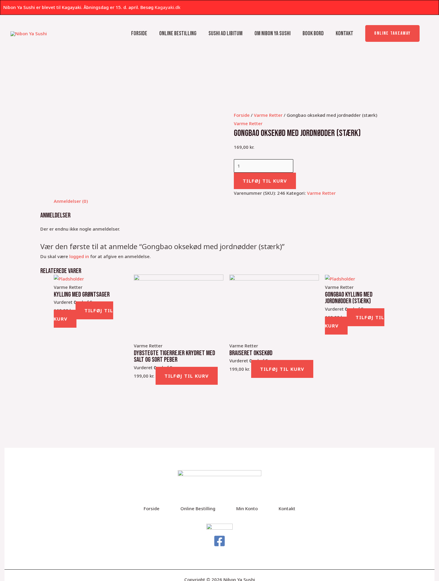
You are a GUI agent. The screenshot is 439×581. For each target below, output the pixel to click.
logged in (79, 256)
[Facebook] (219, 541)
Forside (139, 33)
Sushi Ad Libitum (225, 33)
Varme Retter (268, 115)
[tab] (71, 201)
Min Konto (247, 508)
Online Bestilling (178, 33)
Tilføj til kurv (265, 181)
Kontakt (344, 33)
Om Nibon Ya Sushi (272, 33)
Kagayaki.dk (167, 7)
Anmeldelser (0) (71, 201)
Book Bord (313, 33)
